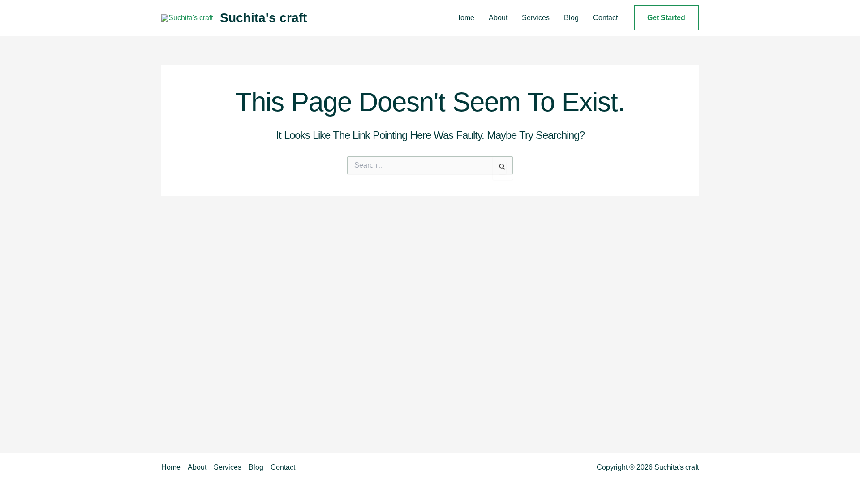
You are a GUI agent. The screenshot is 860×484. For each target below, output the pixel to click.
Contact (605, 18)
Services (536, 18)
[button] (666, 17)
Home (464, 18)
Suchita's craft (263, 18)
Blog (571, 18)
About (498, 18)
